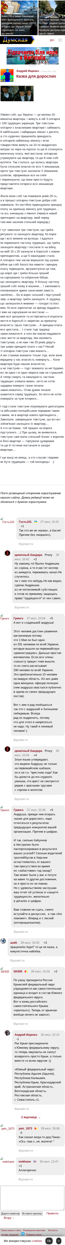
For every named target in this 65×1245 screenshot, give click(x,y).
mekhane (25, 1161)
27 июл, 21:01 (49, 521)
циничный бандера (28, 555)
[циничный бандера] (7, 555)
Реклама (32, 66)
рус (52, 40)
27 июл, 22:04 (36, 618)
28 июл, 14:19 (40, 971)
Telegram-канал (34, 1234)
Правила (52, 1213)
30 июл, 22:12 (50, 1034)
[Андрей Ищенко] (7, 1035)
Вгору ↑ (9, 1218)
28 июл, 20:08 (50, 1128)
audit (13, 942)
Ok (49, 1241)
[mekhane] (7, 1162)
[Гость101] (7, 522)
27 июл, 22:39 (36, 810)
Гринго (18, 618)
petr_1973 (25, 1128)
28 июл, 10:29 (30, 942)
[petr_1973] (7, 1128)
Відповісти (26, 544)
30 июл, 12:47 (49, 1161)
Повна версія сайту (11, 1230)
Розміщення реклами (34, 1230)
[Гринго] (4, 618)
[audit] (3, 943)
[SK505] (4, 971)
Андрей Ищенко (27, 71)
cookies (37, 1241)
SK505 (18, 971)
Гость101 (25, 521)
